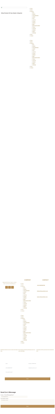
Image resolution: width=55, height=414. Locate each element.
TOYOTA (34, 28)
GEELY (33, 31)
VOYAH (33, 21)
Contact (31, 35)
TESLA (33, 27)
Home (31, 8)
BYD (33, 12)
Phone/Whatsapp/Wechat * (10, 365)
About (31, 9)
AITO (33, 18)
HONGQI (34, 64)
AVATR (33, 17)
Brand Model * (30, 361)
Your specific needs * (9, 370)
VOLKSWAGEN (35, 15)
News (31, 34)
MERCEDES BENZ (36, 25)
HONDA (34, 30)
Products (32, 11)
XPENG (33, 22)
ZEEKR (33, 14)
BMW (33, 24)
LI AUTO (25, 295)
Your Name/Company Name (10, 361)
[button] (41, 38)
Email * (29, 365)
